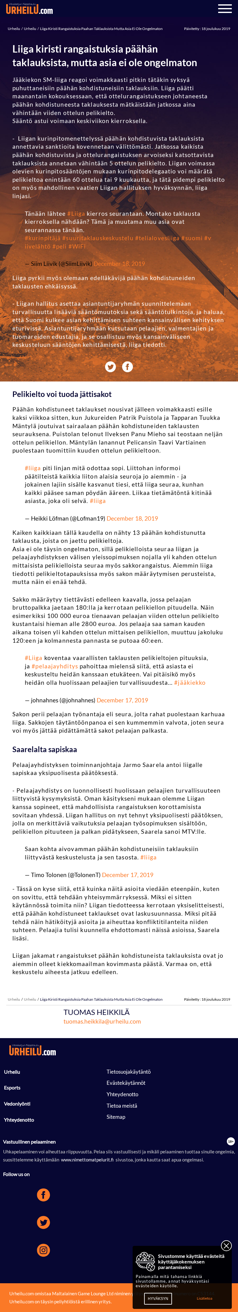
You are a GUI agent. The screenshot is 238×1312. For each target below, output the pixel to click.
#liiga (33, 467)
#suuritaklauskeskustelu (97, 237)
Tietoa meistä (122, 1105)
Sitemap (116, 1117)
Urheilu (14, 28)
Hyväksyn (158, 1299)
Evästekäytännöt (126, 1083)
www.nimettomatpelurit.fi (87, 1159)
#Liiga (76, 213)
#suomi (192, 237)
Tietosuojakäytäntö (129, 1071)
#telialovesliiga (157, 237)
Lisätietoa (204, 1298)
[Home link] (29, 8)
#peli (59, 246)
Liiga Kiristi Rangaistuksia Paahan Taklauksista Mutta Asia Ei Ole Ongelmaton (101, 28)
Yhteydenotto (19, 1119)
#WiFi (77, 246)
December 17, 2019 (122, 700)
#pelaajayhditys (55, 666)
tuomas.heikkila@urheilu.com (102, 1021)
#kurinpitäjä (43, 237)
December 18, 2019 (119, 263)
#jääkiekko (190, 682)
